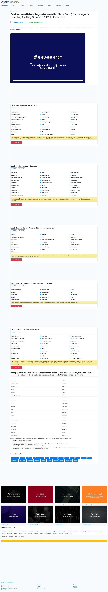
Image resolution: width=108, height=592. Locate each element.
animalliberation (75, 187)
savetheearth (16, 124)
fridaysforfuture (17, 177)
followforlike (45, 247)
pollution (14, 122)
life (42, 132)
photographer (46, 292)
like (43, 237)
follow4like (74, 247)
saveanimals (45, 127)
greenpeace (15, 180)
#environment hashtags (7, 504)
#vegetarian (14, 460)
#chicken (95, 531)
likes (13, 249)
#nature (60, 457)
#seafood (30, 533)
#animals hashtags (87, 524)
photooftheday (16, 289)
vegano (44, 195)
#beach (43, 460)
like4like (14, 239)
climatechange (16, 114)
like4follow (45, 244)
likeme (44, 249)
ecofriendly (45, 358)
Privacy (38, 587)
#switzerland (4, 536)
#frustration (48, 531)
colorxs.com (7, 585)
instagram (74, 294)
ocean (72, 348)
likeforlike (44, 242)
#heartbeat (55, 533)
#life (72, 457)
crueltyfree (74, 195)
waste (43, 172)
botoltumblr (15, 185)
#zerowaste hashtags (33, 524)
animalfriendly (75, 351)
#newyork (11, 536)
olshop (14, 187)
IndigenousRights (47, 338)
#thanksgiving (83, 531)
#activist (89, 457)
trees (72, 122)
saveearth (15, 112)
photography (16, 299)
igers (72, 242)
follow (14, 234)
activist (14, 182)
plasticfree (74, 119)
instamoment (45, 297)
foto (72, 292)
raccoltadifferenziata (77, 177)
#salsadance (11, 531)
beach (43, 348)
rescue (73, 132)
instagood (45, 299)
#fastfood (36, 533)
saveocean (74, 175)
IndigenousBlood (76, 336)
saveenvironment (17, 195)
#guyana (54, 531)
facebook (76, 584)
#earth (61, 460)
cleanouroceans (75, 346)
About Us (39, 586)
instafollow (74, 249)
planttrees (45, 192)
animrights (74, 343)
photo (72, 289)
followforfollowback (18, 237)
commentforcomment (48, 239)
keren (43, 185)
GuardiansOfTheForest (77, 338)
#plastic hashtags (32, 504)
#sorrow (66, 533)
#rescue (77, 457)
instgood (44, 294)
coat (13, 356)
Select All (14, 108)
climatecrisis (74, 114)
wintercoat (74, 353)
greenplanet (74, 117)
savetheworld (46, 129)
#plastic (22, 457)
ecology (73, 127)
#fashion (56, 460)
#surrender (31, 531)
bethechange (45, 117)
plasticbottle (45, 175)
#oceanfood (75, 531)
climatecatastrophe (76, 358)
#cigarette (30, 460)
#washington (21, 536)
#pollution (28, 457)
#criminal (61, 533)
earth (72, 356)
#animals (66, 457)
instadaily (73, 234)
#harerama (24, 531)
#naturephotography (38, 457)
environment (74, 112)
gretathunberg (75, 180)
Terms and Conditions (41, 588)
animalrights (45, 190)
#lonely (41, 533)
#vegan (83, 457)
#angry (20, 533)
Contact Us (39, 584)
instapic (14, 294)
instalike (44, 234)
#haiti (59, 531)
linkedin (75, 586)
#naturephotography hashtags (89, 504)
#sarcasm (101, 531)
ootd (72, 297)
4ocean (14, 343)
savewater (45, 351)
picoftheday (45, 289)
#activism (37, 460)
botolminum (74, 185)
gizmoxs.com (6, 586)
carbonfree (45, 346)
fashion (44, 356)
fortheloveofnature (18, 119)
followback (15, 252)
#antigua (64, 531)
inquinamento (46, 180)
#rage (25, 533)
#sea (47, 457)
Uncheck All (21, 108)
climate (14, 351)
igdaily (14, 292)
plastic (43, 119)
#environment (15, 457)
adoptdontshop (16, 336)
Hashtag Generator (13, 11)
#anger (15, 533)
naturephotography (47, 122)
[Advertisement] (54, 93)
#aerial (71, 533)
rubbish (14, 172)
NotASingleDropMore (18, 338)
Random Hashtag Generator (36, 22)
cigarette (44, 336)
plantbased (74, 192)
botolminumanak (76, 182)
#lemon (3, 533)
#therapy (42, 531)
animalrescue (16, 353)
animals (14, 132)
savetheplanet (46, 112)
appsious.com (9, 588)
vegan (14, 134)
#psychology (9, 533)
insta (13, 297)
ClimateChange (46, 341)
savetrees (15, 190)
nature (73, 129)
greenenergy (74, 172)
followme (73, 237)
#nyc (16, 536)
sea (43, 124)
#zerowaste (53, 457)
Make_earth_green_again (19, 117)
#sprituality (18, 531)
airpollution (45, 343)
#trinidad (69, 531)
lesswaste (15, 127)
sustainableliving (47, 182)
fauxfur (44, 353)
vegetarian (15, 192)
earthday (73, 134)
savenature (15, 358)
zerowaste (74, 124)
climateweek (16, 348)
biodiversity (15, 346)
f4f (13, 242)
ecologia (14, 175)
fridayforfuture (46, 177)
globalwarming (16, 129)
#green (75, 460)
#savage (36, 531)
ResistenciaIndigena (18, 341)
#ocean (49, 460)
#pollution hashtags (60, 504)
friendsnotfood (75, 190)
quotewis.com (8, 589)
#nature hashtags (59, 524)
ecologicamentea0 (47, 134)
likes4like (15, 244)
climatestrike (45, 114)
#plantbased (22, 460)
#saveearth (4, 531)
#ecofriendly (69, 460)
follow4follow (16, 247)
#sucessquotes (48, 533)
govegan (44, 187)
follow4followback (76, 239)
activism (73, 341)
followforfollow (75, 244)
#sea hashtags (5, 524)
